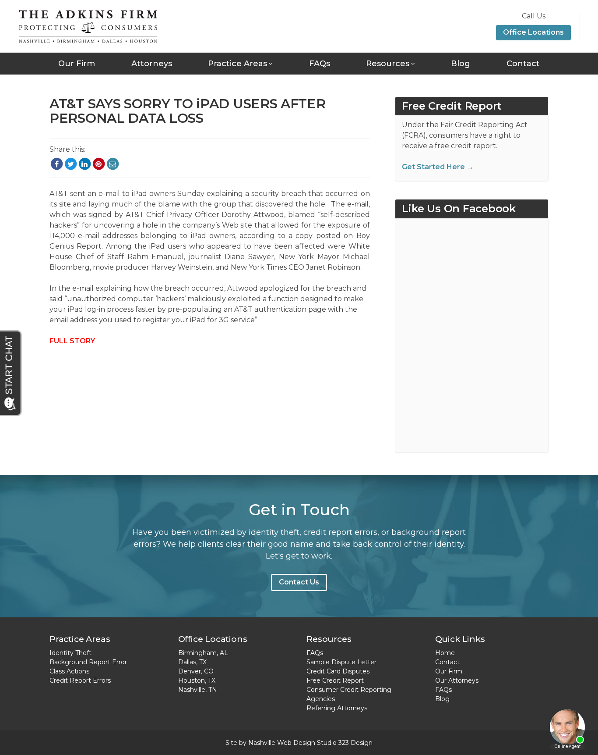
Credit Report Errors (80, 680)
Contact (523, 63)
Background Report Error (88, 662)
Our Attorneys (456, 680)
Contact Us (299, 582)
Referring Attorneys (336, 708)
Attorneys (151, 63)
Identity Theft (70, 653)
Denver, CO (196, 671)
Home (445, 653)
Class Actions (69, 671)
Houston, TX (196, 680)
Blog (460, 63)
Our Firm (76, 63)
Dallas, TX (192, 662)
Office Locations (533, 32)
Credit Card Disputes (337, 671)
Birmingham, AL (203, 653)
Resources (387, 63)
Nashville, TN (197, 690)
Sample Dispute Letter (341, 662)
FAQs (319, 63)
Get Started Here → (438, 167)
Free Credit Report (335, 680)
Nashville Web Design (281, 743)
